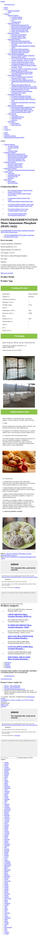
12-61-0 (12, 700)
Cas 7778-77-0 (25, 700)
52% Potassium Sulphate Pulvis (16, 215)
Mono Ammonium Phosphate (16, 54)
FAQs (6, 128)
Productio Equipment (14, 10)
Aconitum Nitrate (16, 22)
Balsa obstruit (15, 123)
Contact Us (7, 129)
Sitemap (3, 698)
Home (6, 7)
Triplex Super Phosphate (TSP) (20, 31)
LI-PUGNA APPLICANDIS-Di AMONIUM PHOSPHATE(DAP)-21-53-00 (24, 88)
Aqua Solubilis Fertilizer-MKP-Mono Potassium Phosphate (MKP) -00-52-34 (22, 109)
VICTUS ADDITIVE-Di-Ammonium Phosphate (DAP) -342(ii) (22, 77)
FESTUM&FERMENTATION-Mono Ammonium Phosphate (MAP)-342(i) (22, 72)
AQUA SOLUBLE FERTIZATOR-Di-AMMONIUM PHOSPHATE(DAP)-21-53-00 (23, 81)
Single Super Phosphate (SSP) (19, 30)
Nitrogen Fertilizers (13, 15)
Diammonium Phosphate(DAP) (20, 25)
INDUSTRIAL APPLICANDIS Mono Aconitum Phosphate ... (19, 658)
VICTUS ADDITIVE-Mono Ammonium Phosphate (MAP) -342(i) (22, 56)
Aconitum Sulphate (16, 17)
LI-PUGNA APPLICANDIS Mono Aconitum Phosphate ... (20, 648)
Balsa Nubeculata (16, 125)
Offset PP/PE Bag (16, 118)
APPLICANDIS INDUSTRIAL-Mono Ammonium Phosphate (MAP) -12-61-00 (22, 63)
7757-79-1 (4, 701)
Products (6, 14)
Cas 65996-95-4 (5, 700)
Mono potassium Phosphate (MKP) (21, 112)
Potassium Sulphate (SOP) (18, 38)
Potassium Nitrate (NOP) (18, 36)
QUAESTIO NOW (6, 679)
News (6, 126)
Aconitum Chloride (16, 18)
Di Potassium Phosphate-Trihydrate (21, 96)
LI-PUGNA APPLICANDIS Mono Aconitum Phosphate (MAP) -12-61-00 (24, 69)
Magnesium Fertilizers (14, 39)
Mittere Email (4, 705)
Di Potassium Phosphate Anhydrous (21, 97)
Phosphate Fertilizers (13, 23)
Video (9, 12)
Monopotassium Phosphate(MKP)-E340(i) (23, 107)
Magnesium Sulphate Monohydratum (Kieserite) (21, 170)
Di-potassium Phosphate (14, 94)
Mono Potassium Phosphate (15, 105)
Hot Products (31, 697)
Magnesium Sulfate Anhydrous (20, 49)
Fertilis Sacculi (12, 113)
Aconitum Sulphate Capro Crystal (17, 210)
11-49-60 (18, 700)
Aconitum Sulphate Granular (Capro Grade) (20, 206)
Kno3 (31, 700)
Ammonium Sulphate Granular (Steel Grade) (20, 201)
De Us (6, 9)
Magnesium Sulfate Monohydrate (20, 50)
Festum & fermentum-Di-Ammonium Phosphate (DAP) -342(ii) (21, 92)
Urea (12, 20)
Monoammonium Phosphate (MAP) (21, 26)
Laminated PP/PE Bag (17, 117)
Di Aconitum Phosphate (14, 75)
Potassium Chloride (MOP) (19, 34)
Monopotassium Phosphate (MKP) (21, 28)
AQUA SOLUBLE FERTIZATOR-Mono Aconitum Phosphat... (20, 637)
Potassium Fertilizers (13, 33)
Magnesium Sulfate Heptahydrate (20, 41)
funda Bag (14, 120)
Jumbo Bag (14, 115)
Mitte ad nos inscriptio (7, 273)
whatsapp (3, 706)
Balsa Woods (11, 121)
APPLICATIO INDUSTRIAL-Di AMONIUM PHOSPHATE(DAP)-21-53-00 (23, 85)
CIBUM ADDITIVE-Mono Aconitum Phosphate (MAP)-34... (20, 615)
